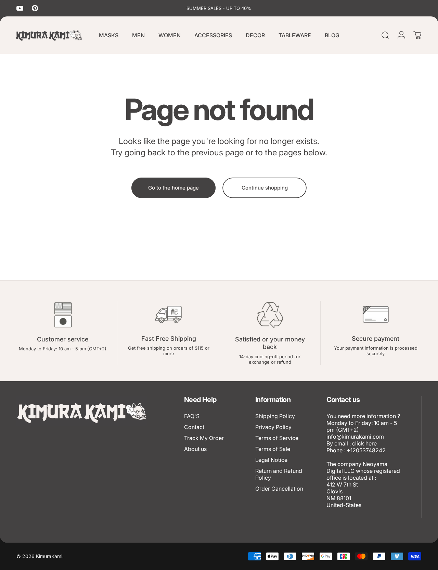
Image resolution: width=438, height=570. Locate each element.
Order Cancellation (279, 488)
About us (195, 448)
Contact (194, 427)
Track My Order (204, 438)
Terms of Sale (272, 448)
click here (364, 443)
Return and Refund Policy (278, 474)
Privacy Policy (273, 427)
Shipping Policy (275, 416)
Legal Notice (271, 459)
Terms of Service (276, 438)
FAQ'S (191, 416)
